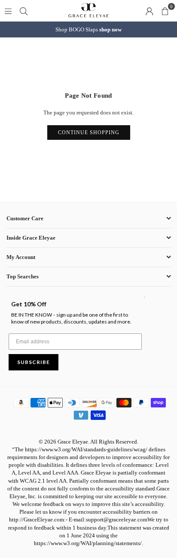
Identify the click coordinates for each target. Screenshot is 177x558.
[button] (165, 10)
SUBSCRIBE (33, 362)
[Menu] (8, 10)
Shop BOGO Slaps (88, 29)
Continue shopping (88, 132)
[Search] (23, 10)
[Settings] (149, 10)
